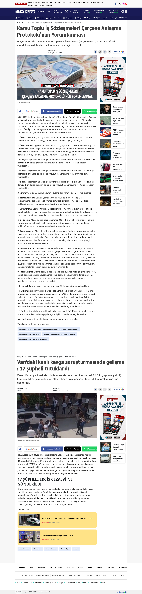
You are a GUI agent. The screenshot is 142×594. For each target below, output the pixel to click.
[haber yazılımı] (122, 592)
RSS (19, 592)
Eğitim (98, 18)
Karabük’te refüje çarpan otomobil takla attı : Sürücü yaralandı (118, 201)
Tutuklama (37, 583)
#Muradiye (65, 549)
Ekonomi (40, 18)
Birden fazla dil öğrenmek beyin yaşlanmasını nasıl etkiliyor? (118, 120)
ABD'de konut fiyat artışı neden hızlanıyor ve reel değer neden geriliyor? (118, 132)
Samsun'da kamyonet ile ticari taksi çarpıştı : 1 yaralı (118, 458)
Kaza (17, 583)
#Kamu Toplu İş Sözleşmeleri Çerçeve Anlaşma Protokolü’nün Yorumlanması (48, 329)
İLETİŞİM (49, 5)
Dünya (79, 18)
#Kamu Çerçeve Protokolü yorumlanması (59, 334)
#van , (75, 549)
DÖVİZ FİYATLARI (47, 2)
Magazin (69, 18)
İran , (78, 583)
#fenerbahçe (26, 583)
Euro (87, 10)
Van (29, 357)
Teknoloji (109, 18)
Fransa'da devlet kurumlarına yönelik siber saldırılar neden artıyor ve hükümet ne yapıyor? (118, 155)
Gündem (21, 18)
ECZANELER (85, 2)
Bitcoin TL (112, 10)
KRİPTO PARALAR (74, 2)
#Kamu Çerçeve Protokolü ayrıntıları (33, 339)
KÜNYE (42, 5)
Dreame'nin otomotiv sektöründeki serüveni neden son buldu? (118, 178)
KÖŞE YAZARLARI (34, 2)
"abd (102, 583)
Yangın (60, 583)
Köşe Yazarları (124, 567)
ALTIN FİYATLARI (60, 2)
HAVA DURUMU (33, 5)
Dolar (76, 10)
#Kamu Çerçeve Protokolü (29, 334)
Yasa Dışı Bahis (49, 583)
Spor (31, 18)
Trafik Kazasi (93, 583)
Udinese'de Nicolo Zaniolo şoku (118, 143)
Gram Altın (100, 10)
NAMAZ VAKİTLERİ (97, 2)
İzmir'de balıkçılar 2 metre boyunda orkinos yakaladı (117, 190)
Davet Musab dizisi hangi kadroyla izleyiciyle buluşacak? (118, 109)
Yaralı (84, 583)
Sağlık (89, 18)
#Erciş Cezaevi (51, 549)
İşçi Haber (22, 23)
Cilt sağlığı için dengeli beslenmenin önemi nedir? (118, 447)
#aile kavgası (24, 549)
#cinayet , (37, 549)
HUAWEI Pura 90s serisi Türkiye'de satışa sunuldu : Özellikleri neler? (118, 166)
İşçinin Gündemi (55, 18)
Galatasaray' (69, 583)
